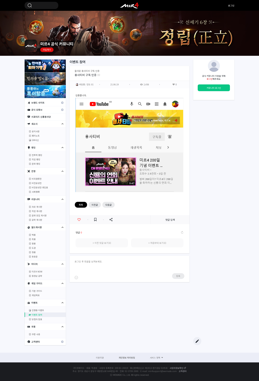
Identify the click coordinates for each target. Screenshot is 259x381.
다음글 (108, 204)
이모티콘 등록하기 (76, 277)
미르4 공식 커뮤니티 (129, 5)
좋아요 (78, 219)
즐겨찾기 (95, 219)
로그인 (231, 5)
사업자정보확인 (176, 368)
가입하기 (47, 49)
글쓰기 (197, 341)
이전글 (95, 204)
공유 (111, 219)
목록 (81, 204)
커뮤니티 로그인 (214, 87)
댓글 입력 (170, 219)
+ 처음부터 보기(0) (157, 242)
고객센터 (182, 371)
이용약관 (100, 357)
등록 (178, 276)
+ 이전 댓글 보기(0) (102, 242)
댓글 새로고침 (182, 232)
